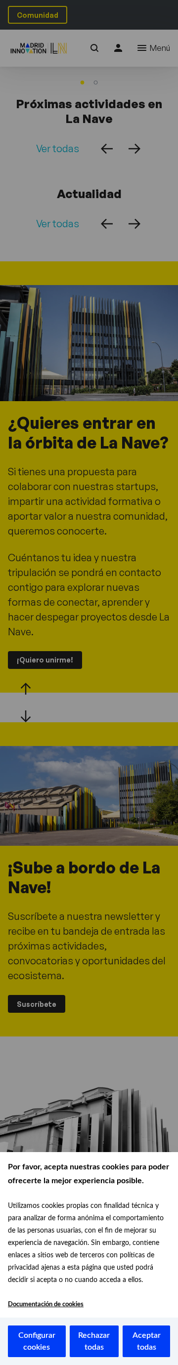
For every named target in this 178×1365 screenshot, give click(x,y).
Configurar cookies (36, 1341)
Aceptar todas (147, 1341)
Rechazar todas (94, 1341)
